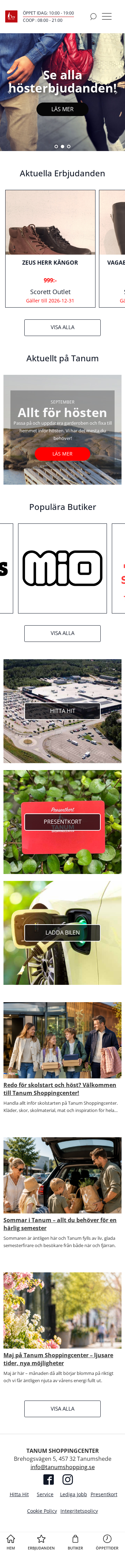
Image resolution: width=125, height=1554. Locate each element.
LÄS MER (62, 109)
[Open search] (93, 16)
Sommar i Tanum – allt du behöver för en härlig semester (60, 1223)
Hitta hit (19, 1494)
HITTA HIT (62, 711)
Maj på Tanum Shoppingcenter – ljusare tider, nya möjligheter (58, 1359)
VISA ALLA (62, 327)
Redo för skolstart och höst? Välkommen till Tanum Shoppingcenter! (59, 1088)
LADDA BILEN (62, 932)
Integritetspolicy (79, 1511)
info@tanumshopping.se (63, 1467)
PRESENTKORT (63, 821)
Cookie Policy (42, 1511)
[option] (50, 249)
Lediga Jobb (73, 1494)
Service (45, 1494)
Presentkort (104, 1494)
